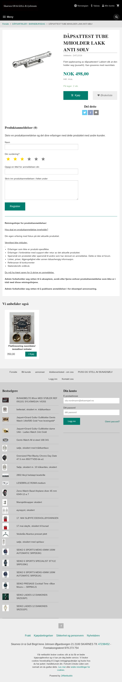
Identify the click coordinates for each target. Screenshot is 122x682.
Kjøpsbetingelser (43, 635)
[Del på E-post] (96, 112)
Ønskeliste (106, 95)
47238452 (104, 644)
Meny (9, 17)
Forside (5, 24)
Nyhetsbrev (93, 635)
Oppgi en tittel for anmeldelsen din (22, 167)
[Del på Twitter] (84, 112)
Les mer (62, 667)
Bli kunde (26, 372)
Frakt (28, 635)
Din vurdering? (12, 154)
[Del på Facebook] (90, 112)
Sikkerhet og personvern (70, 635)
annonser (40, 372)
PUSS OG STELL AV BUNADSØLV (95, 372)
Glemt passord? (112, 421)
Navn (7, 142)
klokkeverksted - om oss (61, 372)
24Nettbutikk (67, 676)
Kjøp (77, 95)
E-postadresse (70, 396)
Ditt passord (69, 407)
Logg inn (53, 379)
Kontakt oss (68, 379)
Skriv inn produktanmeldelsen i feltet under (26, 178)
